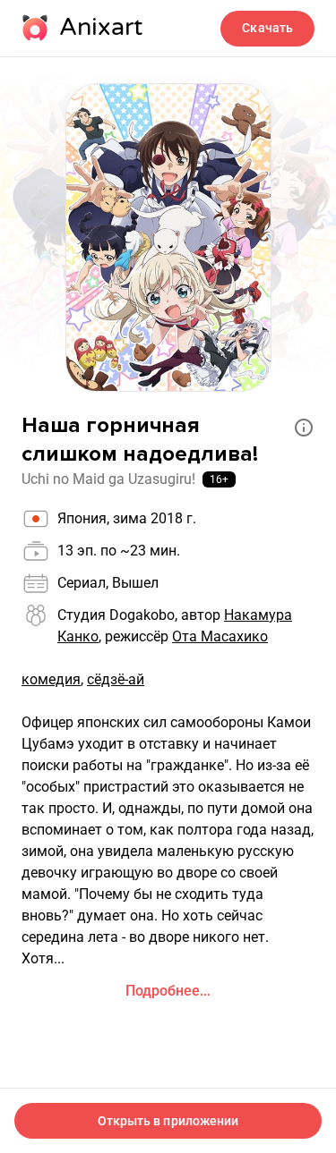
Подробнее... (168, 990)
